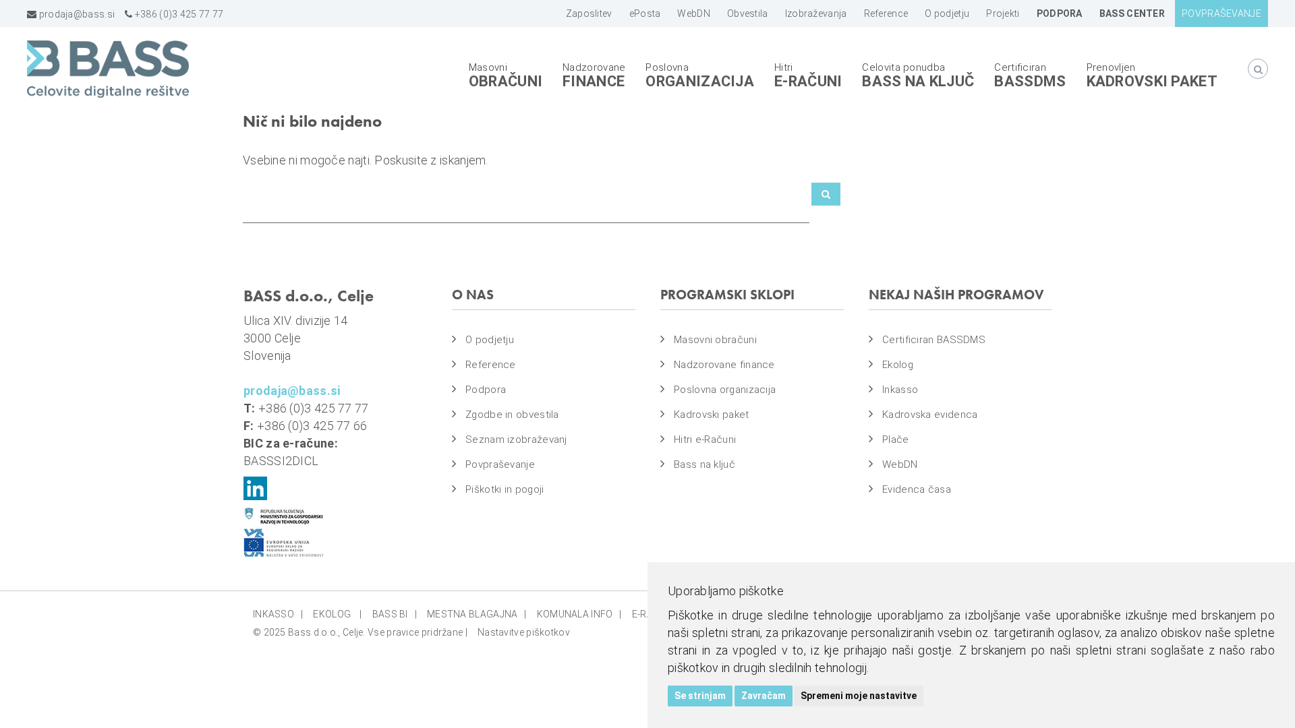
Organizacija (699, 81)
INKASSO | (278, 614)
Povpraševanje (500, 464)
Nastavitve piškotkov (524, 632)
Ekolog (897, 365)
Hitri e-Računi (705, 439)
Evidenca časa (916, 489)
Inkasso (900, 390)
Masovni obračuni (715, 340)
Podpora (485, 390)
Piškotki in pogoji (504, 489)
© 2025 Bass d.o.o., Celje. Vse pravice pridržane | (360, 632)
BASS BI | (394, 614)
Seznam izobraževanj (516, 439)
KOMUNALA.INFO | (579, 614)
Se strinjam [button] (700, 695)
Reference (490, 365)
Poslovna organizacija (725, 390)
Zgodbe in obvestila (512, 414)
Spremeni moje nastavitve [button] (859, 695)
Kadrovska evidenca (929, 414)
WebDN (900, 464)
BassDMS (1030, 81)
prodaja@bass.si (75, 14)
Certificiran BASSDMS (933, 340)
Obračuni (505, 81)
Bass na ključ (918, 81)
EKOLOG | (337, 614)
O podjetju (489, 340)
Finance (594, 81)
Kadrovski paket (1152, 81)
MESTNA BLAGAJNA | (477, 614)
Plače (895, 439)
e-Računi (808, 81)
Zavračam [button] (763, 695)
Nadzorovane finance (724, 365)
